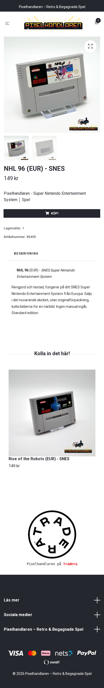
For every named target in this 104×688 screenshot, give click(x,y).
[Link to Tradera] (52, 555)
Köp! (55, 235)
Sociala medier (18, 636)
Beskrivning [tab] (26, 275)
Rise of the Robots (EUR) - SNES (39, 480)
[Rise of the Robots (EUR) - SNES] (52, 434)
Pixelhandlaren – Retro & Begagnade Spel (43, 650)
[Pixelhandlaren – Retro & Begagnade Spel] (52, 33)
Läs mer (11, 621)
